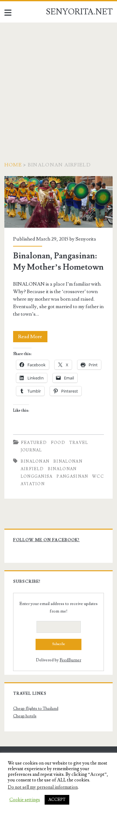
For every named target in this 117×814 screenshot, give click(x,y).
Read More (32, 337)
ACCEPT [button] (57, 799)
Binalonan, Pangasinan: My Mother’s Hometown (58, 202)
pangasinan (72, 476)
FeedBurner (70, 660)
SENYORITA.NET (79, 12)
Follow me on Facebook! (46, 539)
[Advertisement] (58, 84)
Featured (34, 442)
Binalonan (35, 461)
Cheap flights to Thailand (35, 708)
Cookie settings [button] (24, 800)
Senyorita (86, 239)
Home (13, 165)
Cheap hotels (25, 716)
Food (58, 442)
